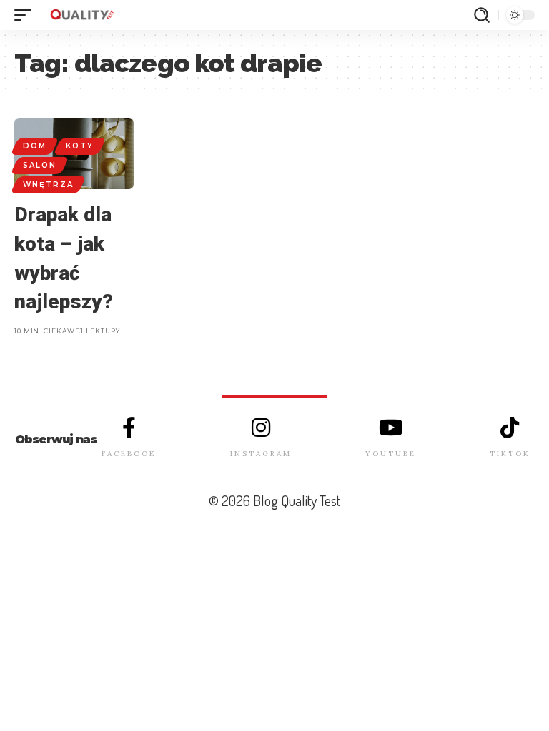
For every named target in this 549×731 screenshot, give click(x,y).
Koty (80, 146)
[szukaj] (482, 15)
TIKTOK (510, 453)
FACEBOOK (129, 453)
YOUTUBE (390, 453)
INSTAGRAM (261, 453)
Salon (39, 165)
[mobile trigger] (26, 15)
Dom (34, 146)
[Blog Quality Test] (82, 15)
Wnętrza (48, 184)
